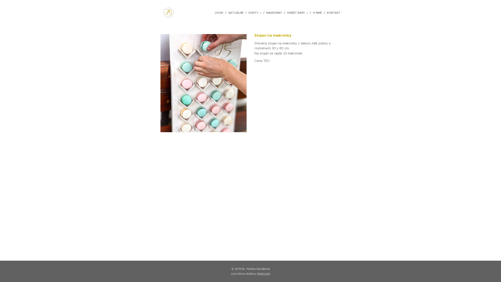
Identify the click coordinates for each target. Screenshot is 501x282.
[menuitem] (220, 13)
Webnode (263, 274)
